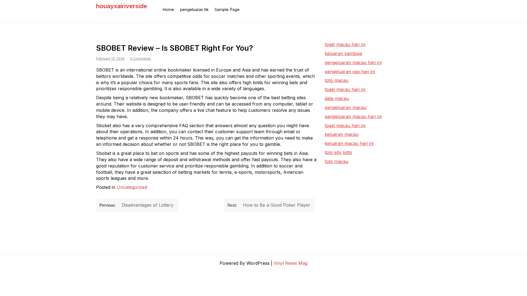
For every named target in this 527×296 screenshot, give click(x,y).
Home (168, 9)
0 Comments (140, 58)
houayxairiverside (121, 6)
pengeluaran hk (194, 9)
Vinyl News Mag (290, 263)
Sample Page (227, 9)
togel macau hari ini (345, 89)
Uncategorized (132, 187)
